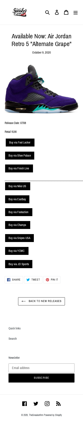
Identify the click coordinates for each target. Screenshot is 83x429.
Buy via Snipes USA (19, 238)
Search (13, 338)
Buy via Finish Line (19, 168)
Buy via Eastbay (17, 199)
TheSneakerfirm (36, 415)
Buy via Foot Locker (20, 142)
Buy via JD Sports (19, 264)
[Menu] (75, 12)
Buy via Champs (18, 225)
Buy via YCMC (17, 251)
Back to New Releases (45, 301)
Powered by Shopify (53, 415)
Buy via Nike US (18, 186)
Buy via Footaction (19, 212)
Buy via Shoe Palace (20, 155)
